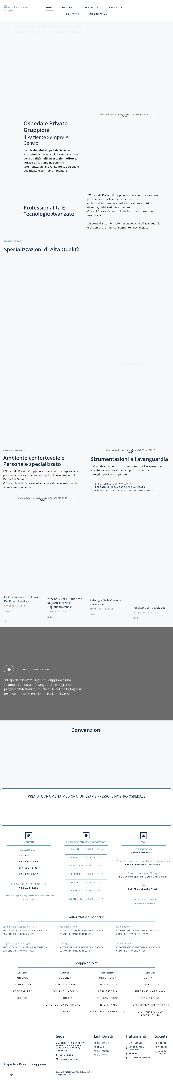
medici (65, 1011)
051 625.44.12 (28, 874)
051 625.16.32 (28, 867)
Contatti (72, 14)
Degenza (65, 977)
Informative (98, 14)
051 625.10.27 (28, 855)
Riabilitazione (65, 984)
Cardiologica (108, 984)
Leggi (7, 611)
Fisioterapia (108, 1004)
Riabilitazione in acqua (107, 1011)
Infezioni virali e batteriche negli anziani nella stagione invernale (64, 603)
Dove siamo (150, 984)
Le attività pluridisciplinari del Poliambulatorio (21, 599)
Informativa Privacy (150, 991)
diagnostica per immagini (65, 1004)
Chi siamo (67, 7)
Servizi (90, 7)
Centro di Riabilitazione (122, 211)
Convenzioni (114, 7)
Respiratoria (107, 991)
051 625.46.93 (28, 861)
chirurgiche (97, 203)
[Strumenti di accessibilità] (11, 1075)
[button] (90, 114)
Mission (22, 977)
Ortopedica (108, 977)
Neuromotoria (108, 998)
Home (50, 7)
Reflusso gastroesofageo (149, 607)
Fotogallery (22, 991)
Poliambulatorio (65, 991)
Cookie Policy (150, 998)
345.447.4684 (29, 888)
